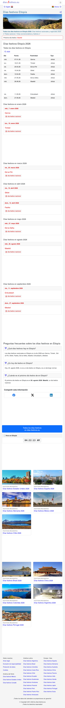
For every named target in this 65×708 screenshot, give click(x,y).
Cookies (5, 670)
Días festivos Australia (51, 667)
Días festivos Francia (50, 673)
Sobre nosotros (7, 658)
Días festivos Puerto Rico (31, 691)
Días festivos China (50, 670)
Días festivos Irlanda (50, 679)
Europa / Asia (48, 658)
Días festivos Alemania (51, 664)
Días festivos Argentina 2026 (45, 602)
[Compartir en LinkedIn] (51, 395)
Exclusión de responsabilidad (12, 664)
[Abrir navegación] (60, 2)
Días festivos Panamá (30, 685)
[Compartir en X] (32, 395)
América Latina (28, 658)
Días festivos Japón (50, 685)
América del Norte (8, 674)
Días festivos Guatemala (31, 679)
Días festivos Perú (29, 688)
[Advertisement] (27, 87)
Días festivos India (49, 676)
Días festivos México (9, 676)
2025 (8, 51)
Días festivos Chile (29, 673)
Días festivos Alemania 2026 (13, 511)
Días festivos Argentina (30, 661)
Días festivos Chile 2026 (12, 533)
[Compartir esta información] (60, 11)
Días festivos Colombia (30, 667)
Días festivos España (50, 661)
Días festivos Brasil (29, 664)
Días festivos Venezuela (30, 694)
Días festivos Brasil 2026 (12, 580)
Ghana (56, 7)
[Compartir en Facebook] (13, 395)
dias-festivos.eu (33, 430)
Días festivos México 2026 (44, 511)
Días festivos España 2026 (44, 488)
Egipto (8, 7)
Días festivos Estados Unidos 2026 (16, 488)
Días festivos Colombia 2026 (13, 602)
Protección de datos (9, 667)
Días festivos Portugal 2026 (13, 625)
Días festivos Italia (49, 682)
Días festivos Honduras (30, 682)
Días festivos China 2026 (43, 580)
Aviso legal (6, 661)
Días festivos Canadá (9, 683)
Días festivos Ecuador (30, 676)
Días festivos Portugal (50, 688)
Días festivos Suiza (50, 691)
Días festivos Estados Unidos (12, 679)
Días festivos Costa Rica (31, 670)
